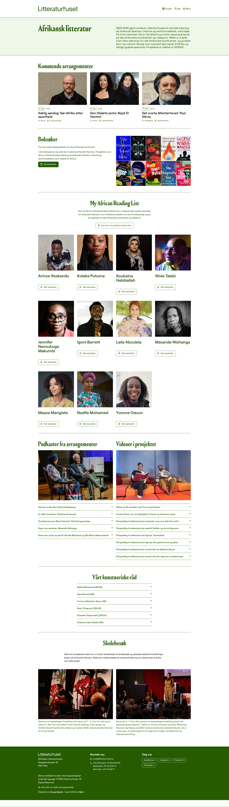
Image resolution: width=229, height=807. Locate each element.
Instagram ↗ (165, 760)
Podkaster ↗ (149, 765)
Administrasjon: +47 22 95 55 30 (106, 763)
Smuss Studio (56, 792)
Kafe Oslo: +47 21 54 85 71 (104, 769)
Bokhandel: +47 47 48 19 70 (104, 766)
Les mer (51, 779)
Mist (81, 792)
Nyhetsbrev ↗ (149, 760)
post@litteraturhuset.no (103, 759)
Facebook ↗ (180, 760)
